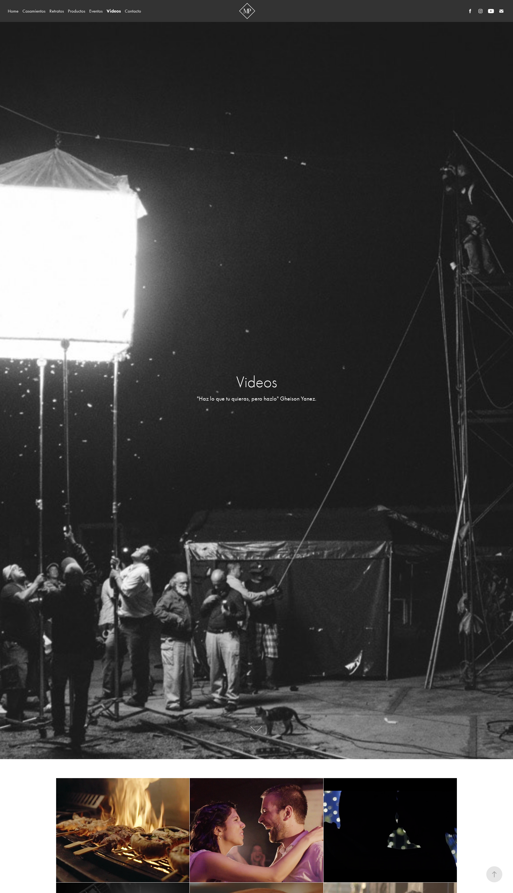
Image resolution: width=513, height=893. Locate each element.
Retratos (56, 11)
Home (13, 11)
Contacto (133, 11)
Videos (114, 11)
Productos (76, 11)
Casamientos (33, 11)
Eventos (96, 11)
